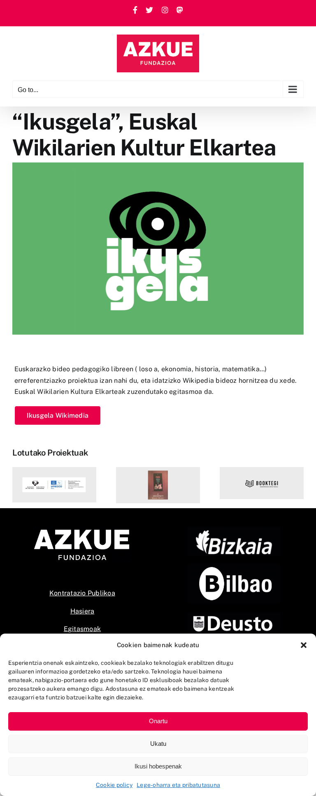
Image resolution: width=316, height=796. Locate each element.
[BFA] (234, 530)
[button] (304, 645)
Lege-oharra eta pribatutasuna (178, 785)
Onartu (158, 720)
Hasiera (82, 611)
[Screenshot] (234, 567)
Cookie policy (114, 785)
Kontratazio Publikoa (82, 593)
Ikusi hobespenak (158, 766)
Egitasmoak (82, 629)
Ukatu (158, 743)
